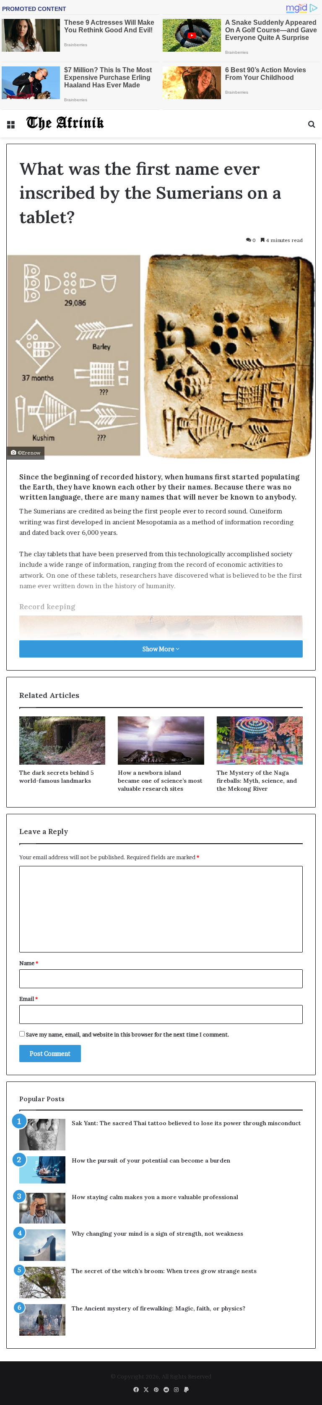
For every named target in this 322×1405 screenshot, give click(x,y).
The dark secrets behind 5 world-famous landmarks (56, 776)
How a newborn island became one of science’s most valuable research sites (160, 780)
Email (28, 998)
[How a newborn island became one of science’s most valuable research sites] (161, 740)
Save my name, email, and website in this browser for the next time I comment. (127, 1034)
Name (28, 963)
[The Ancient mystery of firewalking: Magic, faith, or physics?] (42, 1320)
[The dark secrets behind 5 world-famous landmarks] (62, 740)
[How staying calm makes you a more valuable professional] (42, 1208)
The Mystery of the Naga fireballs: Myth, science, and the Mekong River (257, 780)
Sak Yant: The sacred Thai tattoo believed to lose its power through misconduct (186, 1123)
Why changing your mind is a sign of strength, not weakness (157, 1233)
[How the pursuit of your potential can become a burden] (42, 1171)
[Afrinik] (65, 124)
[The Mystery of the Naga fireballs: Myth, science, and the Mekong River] (260, 740)
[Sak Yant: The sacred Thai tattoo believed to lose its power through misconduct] (42, 1134)
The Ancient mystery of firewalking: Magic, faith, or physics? (158, 1308)
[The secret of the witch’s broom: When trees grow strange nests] (42, 1282)
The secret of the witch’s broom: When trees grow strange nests (164, 1271)
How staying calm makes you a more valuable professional (155, 1197)
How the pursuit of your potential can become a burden (151, 1160)
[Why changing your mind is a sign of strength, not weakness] (42, 1245)
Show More (159, 649)
